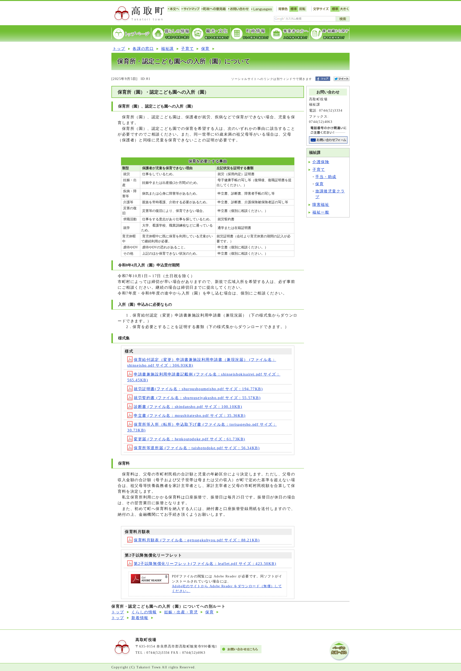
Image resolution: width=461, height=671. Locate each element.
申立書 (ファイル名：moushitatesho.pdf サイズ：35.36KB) (190, 415)
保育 (205, 49)
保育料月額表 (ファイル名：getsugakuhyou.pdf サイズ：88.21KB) (197, 540)
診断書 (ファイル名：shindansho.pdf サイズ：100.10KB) (188, 407)
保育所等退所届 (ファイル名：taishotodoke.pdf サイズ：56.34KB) (197, 448)
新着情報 (139, 618)
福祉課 (167, 49)
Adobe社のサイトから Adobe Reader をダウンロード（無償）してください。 (227, 588)
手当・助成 (325, 177)
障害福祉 (320, 205)
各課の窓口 (143, 49)
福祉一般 (320, 212)
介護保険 (320, 162)
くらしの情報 (144, 612)
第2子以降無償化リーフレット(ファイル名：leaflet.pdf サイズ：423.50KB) (205, 564)
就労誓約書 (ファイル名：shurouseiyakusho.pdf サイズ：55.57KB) (197, 398)
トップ (119, 49)
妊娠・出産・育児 (181, 612)
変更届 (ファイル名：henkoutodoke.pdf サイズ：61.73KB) (189, 439)
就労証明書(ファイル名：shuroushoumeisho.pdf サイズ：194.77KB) (198, 389)
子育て (187, 49)
